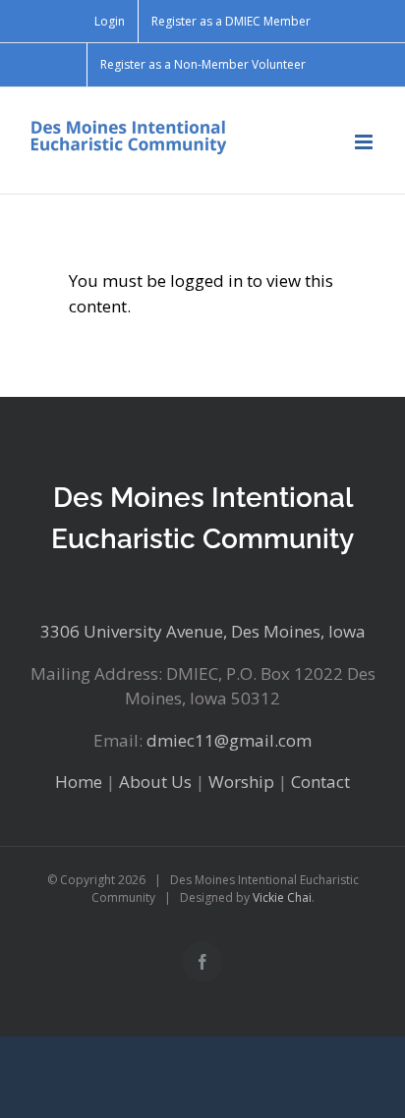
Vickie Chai (282, 897)
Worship (241, 781)
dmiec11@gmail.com (229, 740)
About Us (155, 781)
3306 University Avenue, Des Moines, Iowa (203, 631)
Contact (320, 781)
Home (78, 781)
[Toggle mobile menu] (365, 142)
